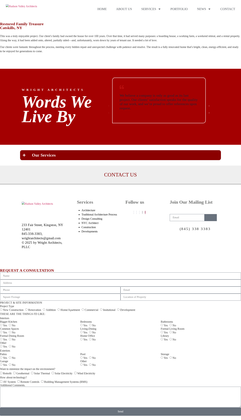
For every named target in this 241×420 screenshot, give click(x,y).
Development (127, 309)
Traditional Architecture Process (99, 214)
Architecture (88, 210)
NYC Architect (90, 222)
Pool (82, 354)
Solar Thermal (42, 373)
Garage (4, 361)
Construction (89, 227)
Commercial (91, 309)
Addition (51, 309)
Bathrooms (167, 321)
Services (148, 9)
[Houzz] (145, 212)
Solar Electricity (64, 373)
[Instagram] (136, 212)
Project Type (7, 306)
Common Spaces (9, 328)
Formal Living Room (172, 328)
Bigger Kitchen (8, 321)
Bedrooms (86, 321)
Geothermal (22, 373)
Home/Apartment (70, 309)
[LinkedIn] (139, 212)
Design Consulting (92, 218)
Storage (165, 354)
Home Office (87, 335)
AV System (9, 381)
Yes (5, 325)
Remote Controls (29, 381)
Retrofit (7, 373)
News (201, 9)
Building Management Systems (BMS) (65, 381)
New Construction (13, 309)
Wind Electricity (86, 373)
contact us (120, 175)
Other (3, 343)
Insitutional (109, 309)
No (13, 325)
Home (102, 9)
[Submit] (210, 217)
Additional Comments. (12, 385)
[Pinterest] (142, 212)
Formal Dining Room (12, 335)
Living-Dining (88, 328)
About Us (124, 9)
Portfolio (179, 9)
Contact (227, 9)
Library (165, 335)
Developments (90, 231)
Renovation (34, 309)
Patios (3, 354)
